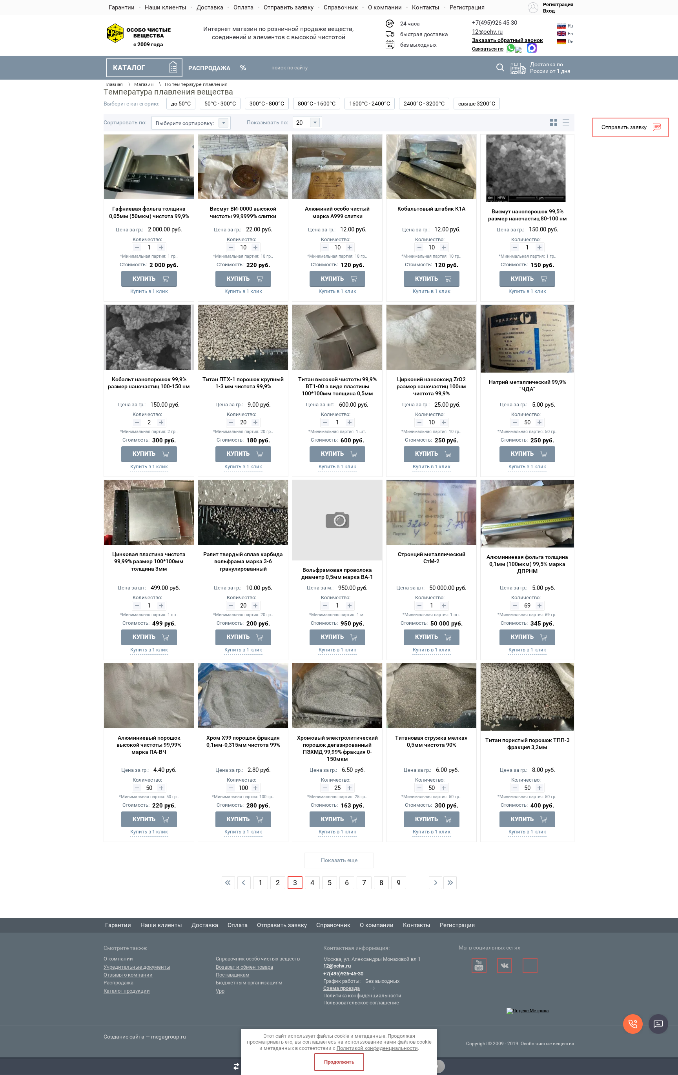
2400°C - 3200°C (424, 103)
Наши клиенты (165, 7)
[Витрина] (553, 122)
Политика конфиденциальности (362, 996)
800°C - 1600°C (316, 103)
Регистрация (467, 7)
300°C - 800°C (267, 103)
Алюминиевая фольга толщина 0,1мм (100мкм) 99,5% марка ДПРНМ (527, 564)
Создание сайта (124, 1036)
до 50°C (181, 103)
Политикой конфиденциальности (377, 1048)
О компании (385, 7)
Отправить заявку (288, 7)
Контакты (425, 7)
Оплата (243, 7)
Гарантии (122, 7)
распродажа (209, 68)
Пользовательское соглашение (361, 1003)
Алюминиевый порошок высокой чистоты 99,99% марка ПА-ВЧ (149, 745)
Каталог (129, 68)
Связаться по (487, 49)
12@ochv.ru (487, 31)
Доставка (210, 7)
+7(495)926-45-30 (494, 22)
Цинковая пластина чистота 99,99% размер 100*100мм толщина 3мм (149, 561)
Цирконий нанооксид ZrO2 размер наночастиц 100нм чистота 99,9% (431, 386)
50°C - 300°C (220, 103)
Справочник (341, 7)
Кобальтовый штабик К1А (431, 209)
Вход (549, 11)
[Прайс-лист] (565, 122)
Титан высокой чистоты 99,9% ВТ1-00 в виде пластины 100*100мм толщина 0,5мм (337, 386)
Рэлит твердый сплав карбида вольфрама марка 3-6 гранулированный (243, 561)
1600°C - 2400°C (369, 103)
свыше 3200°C (476, 103)
